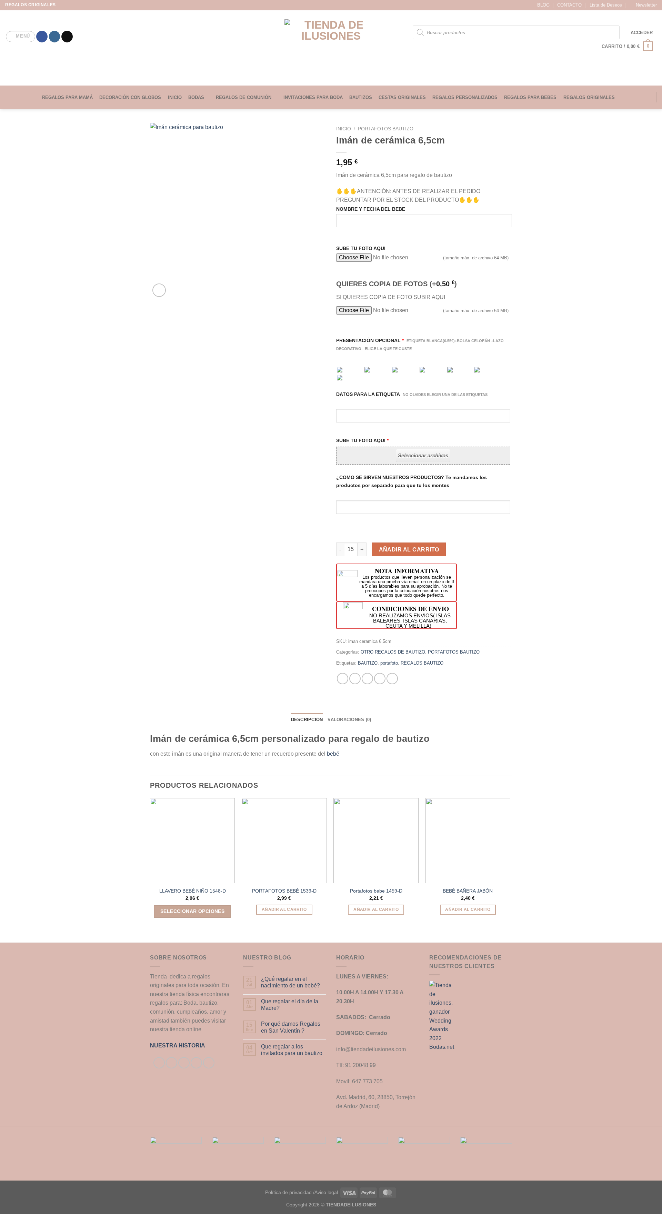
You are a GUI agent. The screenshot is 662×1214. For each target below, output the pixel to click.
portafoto (389, 663)
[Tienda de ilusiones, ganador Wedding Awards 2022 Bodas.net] (443, 1016)
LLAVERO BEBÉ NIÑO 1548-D (192, 891)
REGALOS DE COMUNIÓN (243, 97)
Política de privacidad (288, 1192)
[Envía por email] (367, 678)
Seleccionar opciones (192, 911)
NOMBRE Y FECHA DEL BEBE (370, 209)
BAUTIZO (368, 663)
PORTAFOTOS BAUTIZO (385, 128)
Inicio (343, 128)
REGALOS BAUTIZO (422, 663)
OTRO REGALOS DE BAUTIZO (393, 652)
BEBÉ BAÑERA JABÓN (468, 891)
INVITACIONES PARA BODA (313, 97)
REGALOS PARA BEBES (530, 97)
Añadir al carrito (409, 550)
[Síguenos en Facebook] (42, 36)
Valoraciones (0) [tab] (349, 719)
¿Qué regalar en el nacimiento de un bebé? (290, 982)
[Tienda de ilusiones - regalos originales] (331, 48)
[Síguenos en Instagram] (54, 36)
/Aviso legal (325, 1192)
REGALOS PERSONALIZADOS (465, 97)
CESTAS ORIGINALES (402, 97)
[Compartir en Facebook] (342, 678)
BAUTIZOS (360, 97)
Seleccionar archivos (423, 455)
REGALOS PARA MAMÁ (67, 97)
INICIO (175, 97)
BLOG (543, 5)
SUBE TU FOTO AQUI (360, 248)
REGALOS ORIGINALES (589, 97)
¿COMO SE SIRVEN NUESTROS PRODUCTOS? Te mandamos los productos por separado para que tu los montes (411, 481)
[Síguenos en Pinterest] (208, 1062)
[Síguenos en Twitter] (184, 1062)
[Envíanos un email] (67, 36)
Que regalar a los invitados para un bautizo (291, 1050)
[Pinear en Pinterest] (379, 678)
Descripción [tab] (307, 719)
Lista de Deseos (606, 5)
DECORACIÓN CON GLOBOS (130, 97)
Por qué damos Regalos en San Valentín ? (290, 1027)
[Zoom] (159, 290)
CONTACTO (569, 5)
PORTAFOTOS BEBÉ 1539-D (284, 891)
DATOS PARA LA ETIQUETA (412, 394)
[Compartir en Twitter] (355, 678)
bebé (333, 754)
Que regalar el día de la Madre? (289, 1004)
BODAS (196, 97)
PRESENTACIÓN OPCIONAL (420, 344)
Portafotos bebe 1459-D (376, 891)
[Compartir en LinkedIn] (392, 678)
